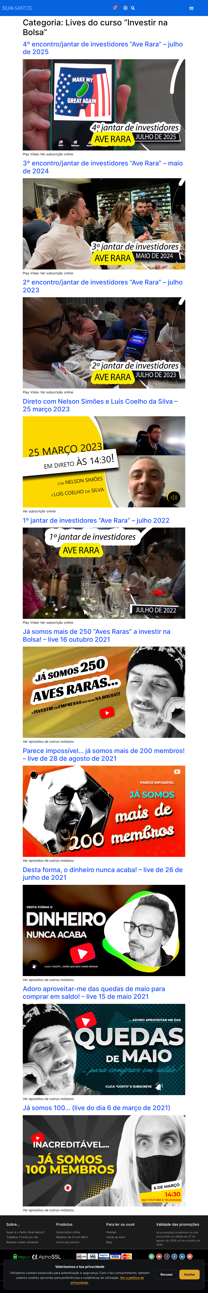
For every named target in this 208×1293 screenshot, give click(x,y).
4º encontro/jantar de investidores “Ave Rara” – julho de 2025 (103, 48)
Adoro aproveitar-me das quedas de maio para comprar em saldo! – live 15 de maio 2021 (94, 992)
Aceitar (189, 1274)
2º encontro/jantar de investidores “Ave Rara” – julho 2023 (103, 286)
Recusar (166, 1274)
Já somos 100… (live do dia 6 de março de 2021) (96, 1108)
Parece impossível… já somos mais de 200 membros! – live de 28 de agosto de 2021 (104, 754)
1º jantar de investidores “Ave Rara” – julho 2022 (96, 520)
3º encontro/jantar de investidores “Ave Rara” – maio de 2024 (103, 167)
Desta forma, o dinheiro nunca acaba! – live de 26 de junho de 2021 (103, 873)
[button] (191, 8)
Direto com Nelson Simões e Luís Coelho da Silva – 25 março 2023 (100, 405)
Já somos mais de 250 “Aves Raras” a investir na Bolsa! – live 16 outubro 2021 (96, 635)
